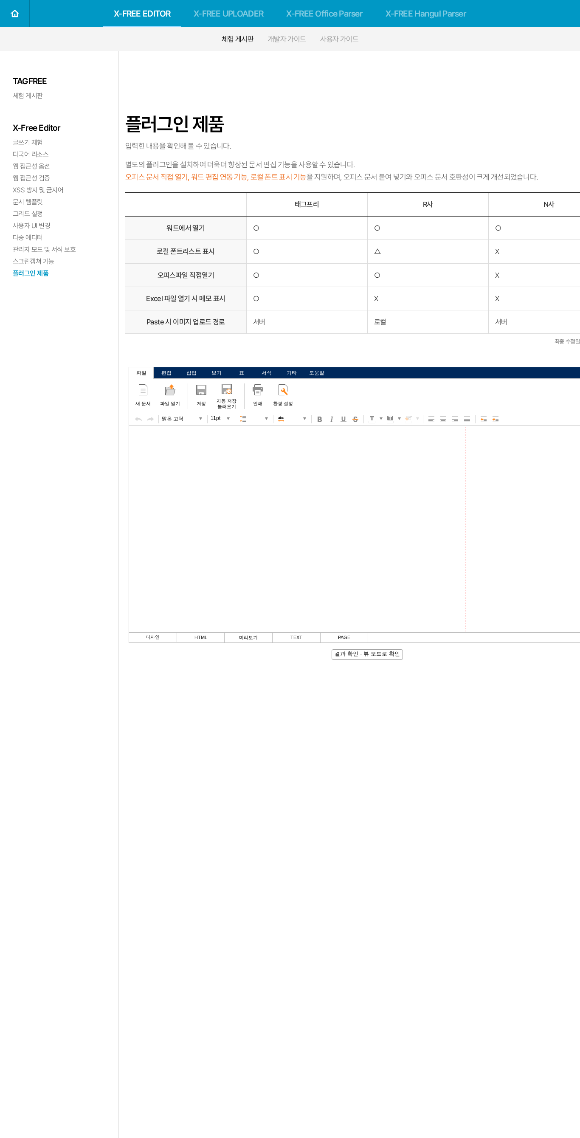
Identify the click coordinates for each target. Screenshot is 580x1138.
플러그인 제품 (30, 273)
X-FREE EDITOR (142, 13)
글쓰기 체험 (28, 142)
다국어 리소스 (30, 154)
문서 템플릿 (28, 202)
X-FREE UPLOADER (228, 13)
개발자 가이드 (287, 39)
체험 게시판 (238, 39)
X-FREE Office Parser (324, 13)
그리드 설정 (28, 214)
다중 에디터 (28, 238)
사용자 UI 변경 (31, 226)
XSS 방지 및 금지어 (38, 190)
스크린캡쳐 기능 (33, 261)
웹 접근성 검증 (31, 178)
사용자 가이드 (339, 39)
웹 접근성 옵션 (31, 166)
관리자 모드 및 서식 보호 (44, 249)
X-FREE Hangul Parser (426, 13)
